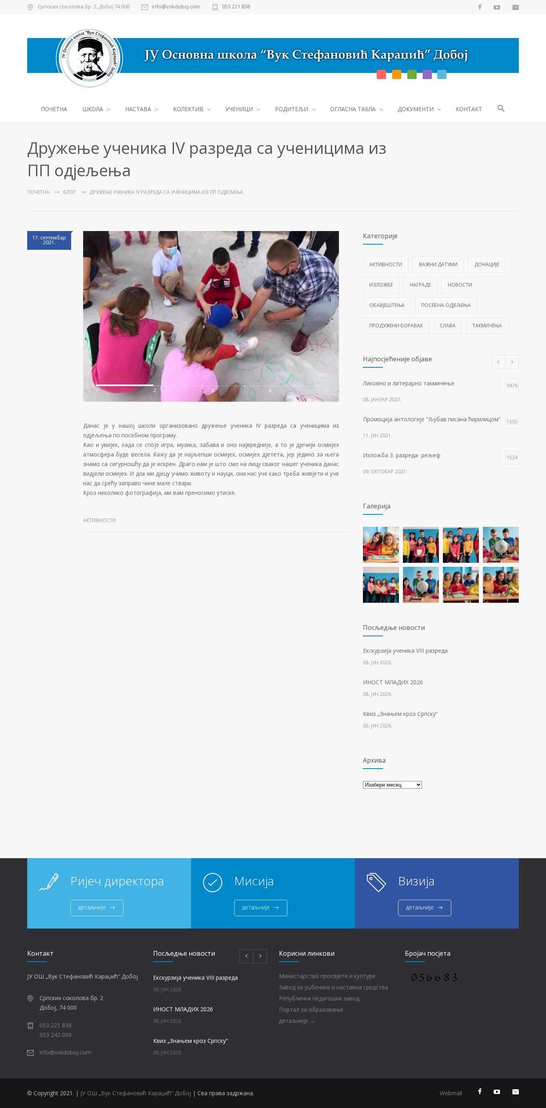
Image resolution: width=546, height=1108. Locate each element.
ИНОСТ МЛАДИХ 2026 (393, 682)
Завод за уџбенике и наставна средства (333, 987)
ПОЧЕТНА (54, 109)
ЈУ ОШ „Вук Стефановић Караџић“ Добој (135, 1093)
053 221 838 (236, 7)
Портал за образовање (311, 1009)
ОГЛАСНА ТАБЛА (353, 109)
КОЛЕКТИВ (188, 109)
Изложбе (381, 284)
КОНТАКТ (469, 109)
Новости (460, 284)
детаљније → (297, 1020)
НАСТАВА (138, 109)
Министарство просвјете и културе (327, 976)
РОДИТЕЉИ (291, 109)
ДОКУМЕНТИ (416, 109)
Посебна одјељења (446, 305)
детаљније (92, 907)
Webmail (451, 1093)
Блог (69, 192)
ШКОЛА (92, 109)
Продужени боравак (396, 325)
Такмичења (487, 325)
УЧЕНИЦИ (239, 109)
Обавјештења (387, 305)
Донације (486, 264)
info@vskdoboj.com (176, 7)
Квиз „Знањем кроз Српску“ (400, 713)
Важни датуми (438, 264)
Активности (99, 520)
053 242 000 (56, 1034)
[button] (501, 110)
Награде (420, 284)
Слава (448, 325)
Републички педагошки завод (319, 998)
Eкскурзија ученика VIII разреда (405, 650)
